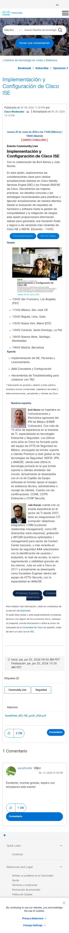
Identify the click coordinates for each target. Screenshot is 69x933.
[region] (34, 915)
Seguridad (25, 611)
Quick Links (14, 846)
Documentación (23, 236)
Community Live (17, 690)
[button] (37, 272)
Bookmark (24, 68)
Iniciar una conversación (34, 43)
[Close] (64, 902)
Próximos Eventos (27, 593)
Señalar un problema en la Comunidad (32, 876)
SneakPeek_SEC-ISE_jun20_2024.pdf (25, 716)
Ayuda (15, 881)
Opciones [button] (59, 68)
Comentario (55, 732)
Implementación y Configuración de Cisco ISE (31, 86)
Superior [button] (4, 835)
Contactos (17, 855)
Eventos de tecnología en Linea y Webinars (30, 60)
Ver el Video (48, 236)
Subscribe (42, 68)
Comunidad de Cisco (32, 628)
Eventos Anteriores (41, 595)
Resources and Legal (20, 867)
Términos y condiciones (24, 885)
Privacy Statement (32, 918)
